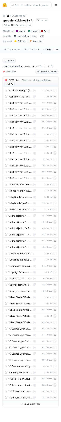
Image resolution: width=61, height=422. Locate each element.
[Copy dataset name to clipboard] (32, 20)
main (10, 60)
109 (29, 25)
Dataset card (14, 49)
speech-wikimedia (16, 20)
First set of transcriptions (36, 80)
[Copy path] (40, 66)
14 (46, 20)
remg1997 (14, 79)
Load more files (32, 403)
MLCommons (17, 15)
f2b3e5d (9, 84)
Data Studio (34, 49)
